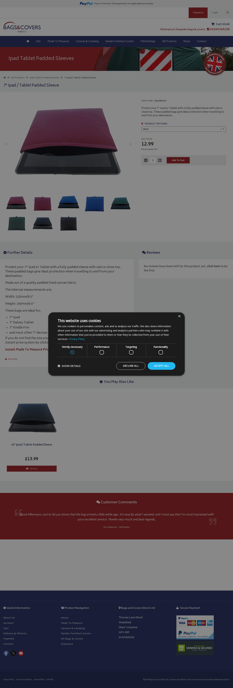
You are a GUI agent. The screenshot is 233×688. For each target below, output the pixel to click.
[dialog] (116, 344)
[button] (69, 366)
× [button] (179, 316)
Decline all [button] (131, 365)
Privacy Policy (77, 339)
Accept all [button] (161, 365)
